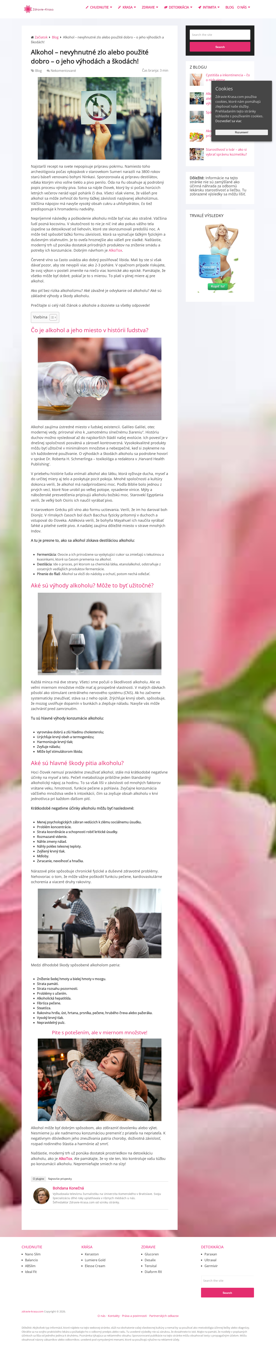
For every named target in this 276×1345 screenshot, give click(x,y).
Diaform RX (153, 1272)
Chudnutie (99, 7)
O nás (242, 7)
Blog (229, 7)
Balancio (31, 1260)
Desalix (150, 1260)
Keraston (92, 1254)
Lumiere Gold (95, 1260)
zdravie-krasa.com (32, 1311)
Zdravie (148, 7)
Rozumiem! (241, 132)
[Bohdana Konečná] (41, 1203)
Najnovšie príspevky (60, 1178)
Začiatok (41, 37)
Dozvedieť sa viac (228, 121)
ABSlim (30, 1266)
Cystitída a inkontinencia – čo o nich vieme (228, 77)
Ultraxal (210, 1260)
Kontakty (114, 1316)
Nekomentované (63, 70)
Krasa (127, 7)
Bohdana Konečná (68, 1188)
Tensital (151, 1266)
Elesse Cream (95, 1266)
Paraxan (210, 1254)
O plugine (38, 1178)
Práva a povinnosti (134, 1316)
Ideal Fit (31, 1272)
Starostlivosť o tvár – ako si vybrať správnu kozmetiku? (226, 152)
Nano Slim (33, 1254)
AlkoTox (115, 250)
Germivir (211, 1266)
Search (220, 47)
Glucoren (152, 1254)
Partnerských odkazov (164, 1316)
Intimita (209, 7)
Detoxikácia (178, 7)
